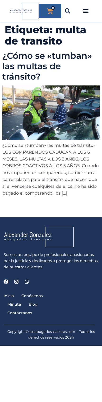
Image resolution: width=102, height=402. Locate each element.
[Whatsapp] (26, 281)
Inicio (9, 296)
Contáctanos (19, 313)
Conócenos (32, 296)
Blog (33, 304)
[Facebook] (6, 281)
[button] (67, 11)
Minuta (14, 304)
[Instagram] (16, 281)
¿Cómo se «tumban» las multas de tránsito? (47, 66)
